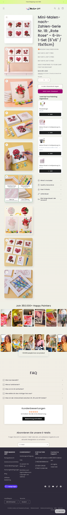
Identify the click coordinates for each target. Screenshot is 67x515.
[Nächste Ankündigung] (64, 2)
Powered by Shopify (24, 508)
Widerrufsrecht (35, 508)
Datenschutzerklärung (47, 508)
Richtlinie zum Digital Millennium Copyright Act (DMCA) (25, 473)
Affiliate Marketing (7, 479)
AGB (55, 508)
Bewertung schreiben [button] (33, 419)
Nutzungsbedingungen (11, 470)
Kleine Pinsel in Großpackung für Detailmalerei (50, 127)
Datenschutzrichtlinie (11, 462)
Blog (5, 474)
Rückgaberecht (9, 458)
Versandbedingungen (11, 466)
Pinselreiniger (43, 109)
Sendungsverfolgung (26, 456)
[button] (4, 8)
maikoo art (15, 508)
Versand (40, 73)
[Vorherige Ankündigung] (3, 2)
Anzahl (40, 76)
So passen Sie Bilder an (24, 465)
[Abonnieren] (47, 445)
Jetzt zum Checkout (50, 91)
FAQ (21, 460)
